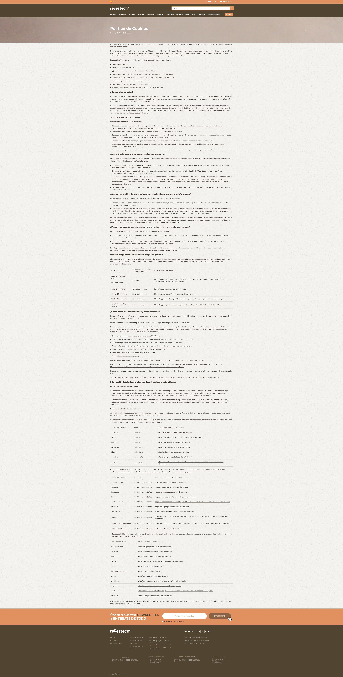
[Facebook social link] (196, 631)
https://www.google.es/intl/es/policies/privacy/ (175, 432)
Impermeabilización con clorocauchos (161, 645)
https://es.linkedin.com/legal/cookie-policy (173, 452)
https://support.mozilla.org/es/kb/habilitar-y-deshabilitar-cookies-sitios (144, 346)
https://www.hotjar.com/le (164, 497)
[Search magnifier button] (231, 8)
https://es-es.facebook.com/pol (169, 442)
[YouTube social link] (205, 631)
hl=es (158, 336)
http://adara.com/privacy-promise (168, 528)
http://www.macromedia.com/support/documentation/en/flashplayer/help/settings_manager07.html (147, 367)
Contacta (228, 14)
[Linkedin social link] (209, 631)
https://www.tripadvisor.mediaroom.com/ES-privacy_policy (159, 586)
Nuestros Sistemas (116, 643)
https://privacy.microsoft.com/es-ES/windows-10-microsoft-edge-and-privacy (153, 343)
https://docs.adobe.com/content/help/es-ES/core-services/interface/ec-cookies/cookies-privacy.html (192, 502)
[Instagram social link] (202, 631)
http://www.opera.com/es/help (128, 356)
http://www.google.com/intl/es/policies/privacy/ (155, 547)
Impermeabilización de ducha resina (195, 637)
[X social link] (199, 631)
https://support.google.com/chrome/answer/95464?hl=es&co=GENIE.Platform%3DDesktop (187, 305)
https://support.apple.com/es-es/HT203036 (170, 289)
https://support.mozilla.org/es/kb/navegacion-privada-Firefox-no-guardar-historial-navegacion (190, 299)
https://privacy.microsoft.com (149, 571)
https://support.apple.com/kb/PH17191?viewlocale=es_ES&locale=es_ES (143, 349)
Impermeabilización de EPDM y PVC (160, 648)
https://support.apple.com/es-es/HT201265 (139, 353)
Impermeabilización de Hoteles (194, 643)
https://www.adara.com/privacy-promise (153, 576)
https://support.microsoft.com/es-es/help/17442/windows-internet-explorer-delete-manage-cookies (156, 339)
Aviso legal (133, 643)
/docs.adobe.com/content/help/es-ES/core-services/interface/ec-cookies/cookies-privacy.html (178, 591)
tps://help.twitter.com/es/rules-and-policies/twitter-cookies (161, 561)
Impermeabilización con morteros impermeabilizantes (159, 641)
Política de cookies (136, 640)
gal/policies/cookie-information (185, 497)
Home (112, 33)
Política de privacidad (137, 637)
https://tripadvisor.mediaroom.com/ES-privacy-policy (175, 512)
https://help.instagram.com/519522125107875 (174, 447)
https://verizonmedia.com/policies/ (151, 566)
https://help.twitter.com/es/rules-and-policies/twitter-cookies (180, 437)
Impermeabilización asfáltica (158, 637)
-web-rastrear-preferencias (181, 346)
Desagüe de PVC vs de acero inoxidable (196, 640)
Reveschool (113, 640)
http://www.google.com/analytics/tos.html (170, 482)
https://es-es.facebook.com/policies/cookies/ (171, 492)
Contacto (113, 637)
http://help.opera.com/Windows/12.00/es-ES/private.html (175, 294)
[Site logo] (119, 8)
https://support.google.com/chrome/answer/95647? (137, 336)
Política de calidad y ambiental (136, 647)
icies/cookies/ (186, 442)
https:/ (140, 591)
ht (138, 561)
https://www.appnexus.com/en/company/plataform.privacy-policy (162, 581)
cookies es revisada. (133, 604)
